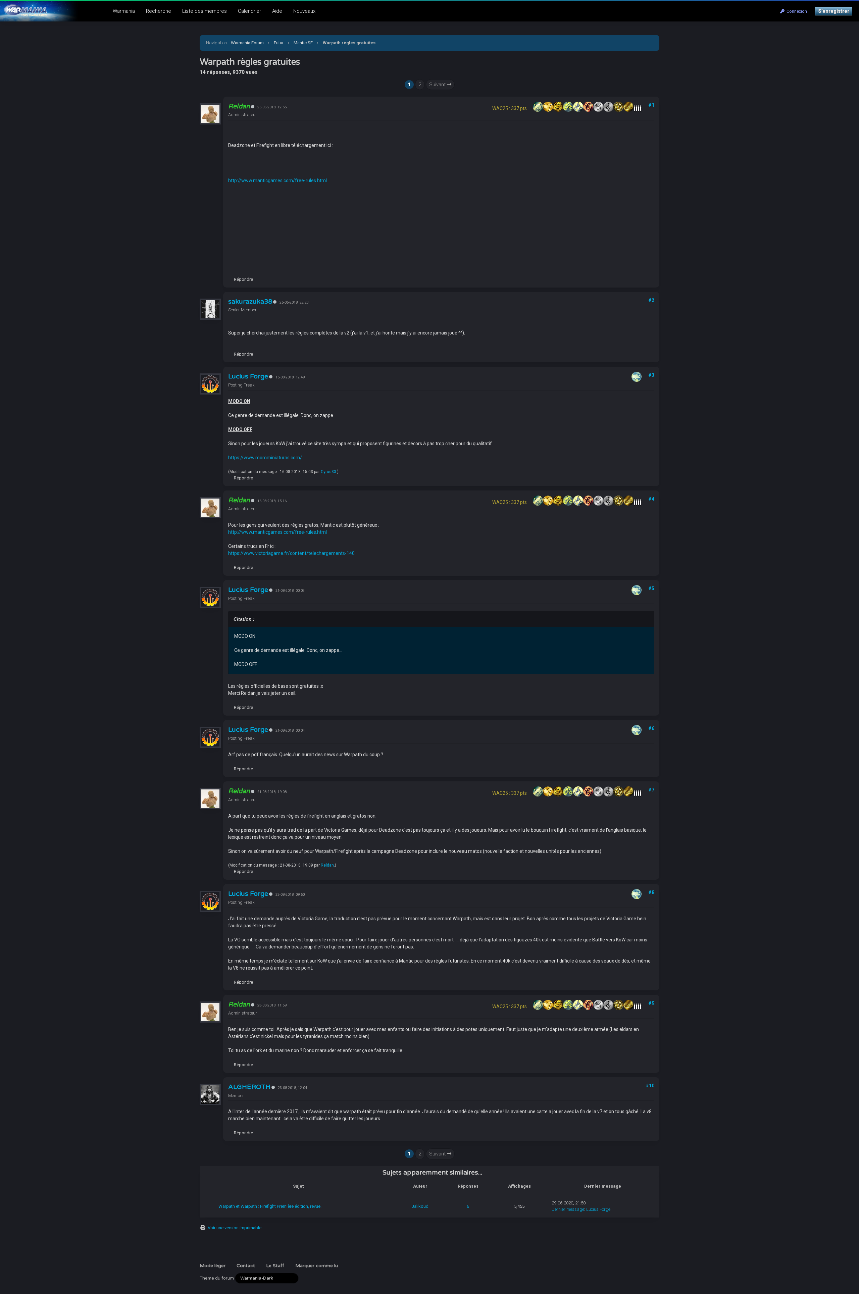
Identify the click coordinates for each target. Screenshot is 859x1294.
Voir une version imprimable (234, 1227)
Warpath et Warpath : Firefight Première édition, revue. (269, 1206)
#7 (651, 789)
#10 (650, 1085)
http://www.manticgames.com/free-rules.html (277, 180)
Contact (246, 1266)
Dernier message (568, 1209)
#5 (651, 588)
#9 (651, 1003)
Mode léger (212, 1266)
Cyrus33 (328, 471)
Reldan (327, 865)
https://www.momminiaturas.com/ (265, 457)
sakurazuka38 (250, 302)
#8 (651, 892)
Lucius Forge (248, 376)
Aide (277, 11)
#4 (651, 499)
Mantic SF (303, 42)
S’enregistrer (833, 11)
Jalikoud (420, 1206)
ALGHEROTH (249, 1087)
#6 (651, 728)
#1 (651, 105)
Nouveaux (304, 11)
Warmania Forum (247, 42)
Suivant (438, 85)
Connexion (796, 11)
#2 (651, 300)
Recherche (158, 11)
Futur (279, 42)
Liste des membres (204, 11)
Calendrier (249, 11)
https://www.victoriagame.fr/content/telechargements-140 (291, 553)
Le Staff (275, 1266)
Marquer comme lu (316, 1266)
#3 (651, 375)
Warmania (124, 11)
